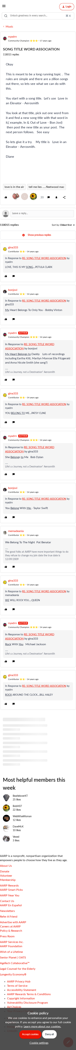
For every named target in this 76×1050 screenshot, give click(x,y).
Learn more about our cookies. (42, 1026)
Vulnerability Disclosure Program (27, 1002)
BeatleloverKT (20, 796)
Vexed (16, 837)
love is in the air (14, 187)
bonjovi (12, 290)
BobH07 (17, 806)
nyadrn (12, 36)
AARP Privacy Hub (18, 981)
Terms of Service (17, 985)
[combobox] (38, 15)
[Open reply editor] (38, 213)
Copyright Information (21, 998)
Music (9, 26)
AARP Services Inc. (12, 942)
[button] (4, 7)
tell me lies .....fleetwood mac (46, 187)
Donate (4, 871)
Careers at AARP (10, 926)
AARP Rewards (9, 885)
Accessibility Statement (21, 990)
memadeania (16, 531)
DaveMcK (18, 826)
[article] (38, 262)
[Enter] (6, 15)
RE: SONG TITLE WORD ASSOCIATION (44, 258)
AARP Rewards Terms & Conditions (29, 994)
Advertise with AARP (13, 922)
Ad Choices (14, 1007)
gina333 (13, 247)
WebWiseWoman (22, 816)
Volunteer (6, 875)
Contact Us (7, 901)
